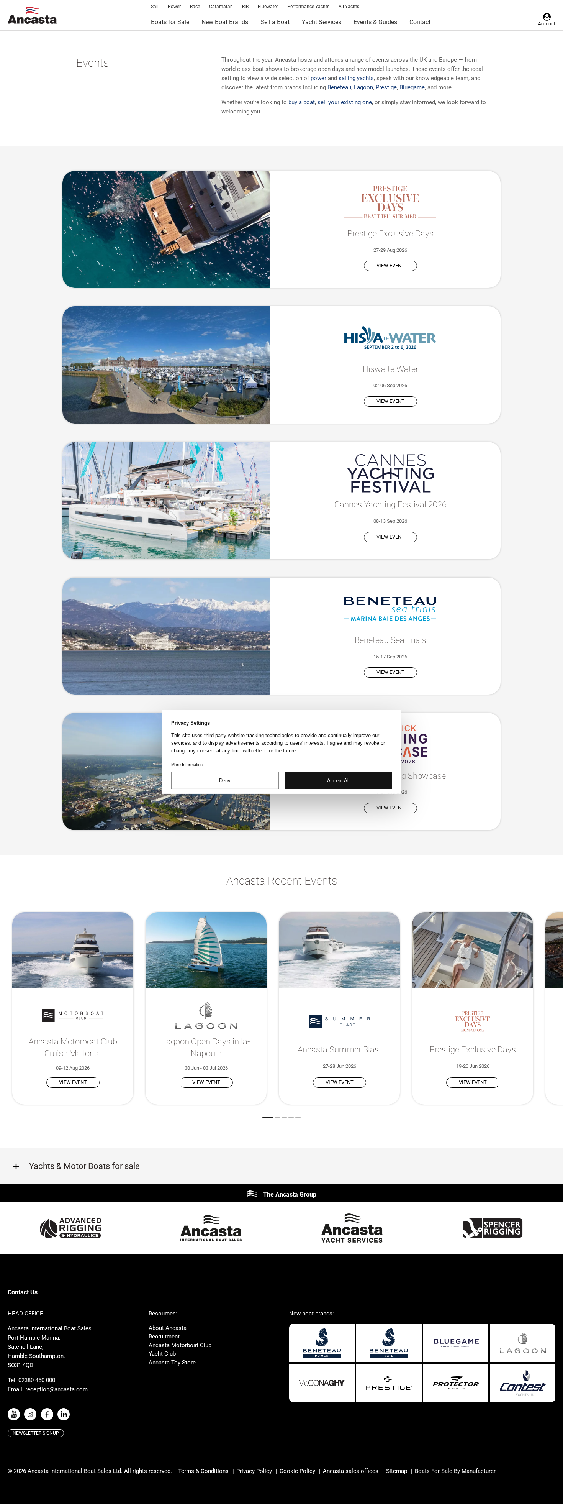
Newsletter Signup (36, 1433)
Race (195, 6)
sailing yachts (356, 78)
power (318, 78)
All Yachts (349, 6)
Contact (419, 22)
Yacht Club (162, 1353)
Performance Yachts (308, 6)
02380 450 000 (36, 1380)
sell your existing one (345, 102)
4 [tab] (291, 1117)
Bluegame (412, 87)
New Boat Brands (224, 22)
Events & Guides (375, 22)
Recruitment (164, 1336)
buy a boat (301, 102)
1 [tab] (267, 1117)
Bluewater (268, 6)
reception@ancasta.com (56, 1389)
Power (174, 6)
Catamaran (221, 6)
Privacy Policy (254, 1471)
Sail (155, 6)
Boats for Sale (170, 22)
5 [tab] (298, 1117)
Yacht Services (321, 22)
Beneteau (339, 87)
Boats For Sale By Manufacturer (455, 1471)
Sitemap (396, 1471)
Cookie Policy (297, 1471)
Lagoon (363, 87)
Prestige (386, 87)
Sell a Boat (275, 22)
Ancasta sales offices (350, 1471)
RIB (245, 6)
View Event (390, 265)
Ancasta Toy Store (172, 1362)
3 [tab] (284, 1117)
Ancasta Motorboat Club (180, 1345)
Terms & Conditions (203, 1471)
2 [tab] (277, 1117)
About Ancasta (168, 1328)
